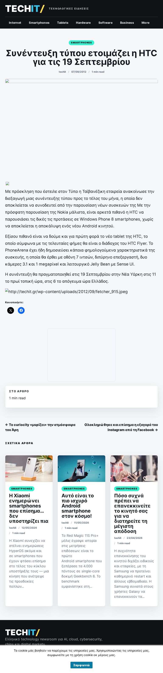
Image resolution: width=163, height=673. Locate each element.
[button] (81, 665)
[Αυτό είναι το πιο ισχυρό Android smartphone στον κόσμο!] (81, 468)
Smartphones (39, 22)
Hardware (83, 22)
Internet (15, 22)
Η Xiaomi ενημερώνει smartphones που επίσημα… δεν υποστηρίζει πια (28, 508)
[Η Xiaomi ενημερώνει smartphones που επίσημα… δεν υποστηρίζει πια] (29, 468)
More (145, 22)
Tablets (62, 22)
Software (105, 22)
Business (127, 22)
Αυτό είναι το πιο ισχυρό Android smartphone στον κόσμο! (78, 506)
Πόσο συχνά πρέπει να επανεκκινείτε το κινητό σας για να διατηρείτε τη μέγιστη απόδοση (132, 513)
